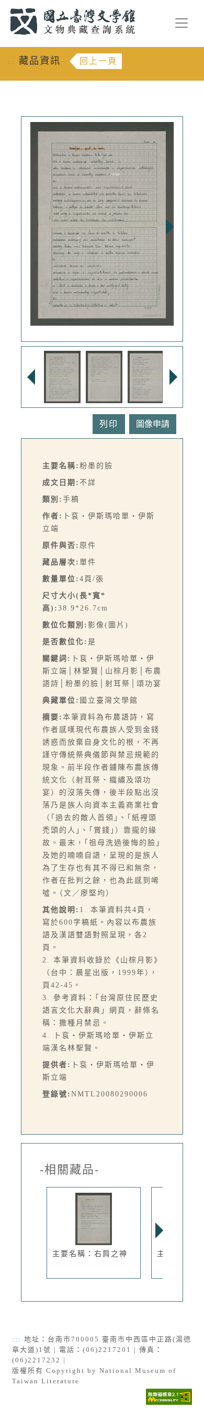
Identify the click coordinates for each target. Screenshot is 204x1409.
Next (169, 227)
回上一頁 (98, 61)
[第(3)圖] (146, 376)
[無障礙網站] (169, 1396)
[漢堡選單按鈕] (181, 23)
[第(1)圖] (62, 376)
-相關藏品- (69, 1169)
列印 (108, 423)
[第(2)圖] (104, 376)
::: (4, 6)
